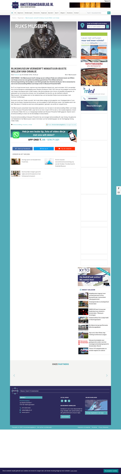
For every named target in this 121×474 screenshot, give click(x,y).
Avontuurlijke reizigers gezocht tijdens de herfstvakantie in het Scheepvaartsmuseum (31, 174)
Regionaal (44, 12)
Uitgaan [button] (62, 12)
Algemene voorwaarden (84, 427)
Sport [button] (56, 12)
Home (14, 18)
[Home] (12, 13)
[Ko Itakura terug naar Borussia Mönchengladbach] (83, 327)
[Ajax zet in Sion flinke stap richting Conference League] (83, 335)
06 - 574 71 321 (50, 139)
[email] (118, 193)
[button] (12, 375)
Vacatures (70, 12)
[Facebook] (62, 401)
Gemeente (37, 12)
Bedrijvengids (28, 12)
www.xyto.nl (25, 412)
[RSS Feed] (69, 401)
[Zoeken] (109, 12)
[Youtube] (65, 401)
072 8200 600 (26, 408)
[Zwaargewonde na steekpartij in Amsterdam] (83, 304)
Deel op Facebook (24, 149)
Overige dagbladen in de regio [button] (95, 413)
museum (25, 124)
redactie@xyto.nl (27, 410)
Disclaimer (94, 427)
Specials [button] (50, 12)
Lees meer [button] (73, 471)
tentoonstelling (17, 124)
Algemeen (20, 12)
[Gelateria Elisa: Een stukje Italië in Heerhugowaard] (83, 320)
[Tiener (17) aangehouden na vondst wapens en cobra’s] (83, 351)
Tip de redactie (66, 149)
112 (15, 12)
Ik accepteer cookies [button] (111, 471)
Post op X (44, 149)
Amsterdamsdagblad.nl (36, 4)
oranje (30, 124)
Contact (76, 12)
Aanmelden (65, 417)
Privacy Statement (103, 427)
